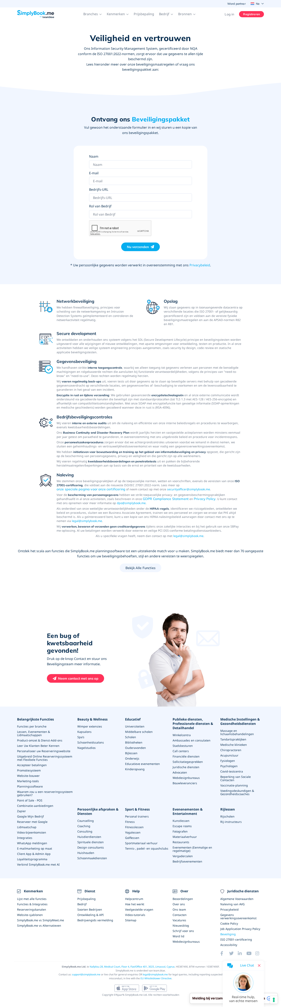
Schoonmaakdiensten (92, 858)
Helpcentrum (134, 899)
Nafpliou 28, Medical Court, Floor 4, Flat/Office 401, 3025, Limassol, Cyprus (132, 966)
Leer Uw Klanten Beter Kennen (38, 746)
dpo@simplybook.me (131, 503)
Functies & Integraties (32, 904)
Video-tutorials (135, 915)
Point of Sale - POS (29, 800)
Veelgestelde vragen (139, 909)
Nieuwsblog (181, 925)
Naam (93, 156)
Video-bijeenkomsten (31, 832)
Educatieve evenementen (142, 764)
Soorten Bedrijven (89, 909)
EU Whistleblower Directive (156, 978)
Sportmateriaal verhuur (141, 843)
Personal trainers (137, 816)
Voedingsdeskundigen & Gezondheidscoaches (237, 792)
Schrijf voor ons (183, 931)
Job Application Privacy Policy (240, 929)
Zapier (21, 811)
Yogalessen (132, 832)
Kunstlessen (181, 821)
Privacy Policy (205, 498)
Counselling (85, 821)
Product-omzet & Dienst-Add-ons (39, 740)
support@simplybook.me (86, 974)
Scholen (130, 737)
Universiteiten (134, 726)
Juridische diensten (186, 767)
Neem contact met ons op (78, 678)
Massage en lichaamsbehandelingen (237, 732)
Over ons (179, 904)
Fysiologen (227, 761)
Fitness (130, 822)
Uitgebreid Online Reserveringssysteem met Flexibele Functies (44, 758)
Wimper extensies (89, 726)
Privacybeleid (199, 265)
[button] (92, 14)
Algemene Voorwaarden (236, 899)
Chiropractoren (230, 750)
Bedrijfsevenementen (187, 861)
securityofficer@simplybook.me (188, 489)
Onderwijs (132, 758)
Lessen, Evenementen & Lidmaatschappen (33, 733)
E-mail (94, 173)
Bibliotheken (133, 742)
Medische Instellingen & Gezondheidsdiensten (240, 721)
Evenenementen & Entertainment (188, 811)
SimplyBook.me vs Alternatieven (39, 925)
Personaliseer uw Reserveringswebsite (43, 751)
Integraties (24, 838)
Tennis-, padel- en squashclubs (146, 848)
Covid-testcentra (231, 771)
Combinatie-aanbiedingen (35, 806)
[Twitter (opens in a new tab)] (233, 953)
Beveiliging (228, 934)
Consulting (84, 831)
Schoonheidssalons (90, 742)
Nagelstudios (86, 748)
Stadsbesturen (183, 746)
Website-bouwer (28, 776)
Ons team (179, 909)
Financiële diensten (186, 756)
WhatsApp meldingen (32, 843)
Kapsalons (84, 732)
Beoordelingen (183, 899)
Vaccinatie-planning (234, 785)
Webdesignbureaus (186, 778)
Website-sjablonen (30, 915)
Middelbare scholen (139, 732)
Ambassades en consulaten (191, 740)
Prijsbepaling (144, 14)
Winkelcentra (182, 735)
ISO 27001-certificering (236, 939)
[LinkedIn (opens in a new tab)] (242, 953)
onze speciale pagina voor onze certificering (91, 489)
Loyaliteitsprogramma (32, 859)
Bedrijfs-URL (98, 189)
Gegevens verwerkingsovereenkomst (238, 916)
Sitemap (130, 920)
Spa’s (80, 737)
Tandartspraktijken (233, 739)
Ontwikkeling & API (90, 915)
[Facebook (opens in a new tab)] (224, 953)
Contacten (180, 915)
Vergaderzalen (183, 856)
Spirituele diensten (90, 842)
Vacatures (179, 920)
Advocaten (180, 772)
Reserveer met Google (32, 822)
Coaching (83, 826)
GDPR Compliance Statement (166, 498)
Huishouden (85, 853)
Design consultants (90, 847)
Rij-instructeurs (231, 822)
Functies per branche (31, 726)
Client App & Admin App (34, 854)
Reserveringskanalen (31, 909)
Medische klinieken (233, 745)
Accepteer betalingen (32, 765)
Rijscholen (227, 816)
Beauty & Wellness (92, 719)
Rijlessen (227, 809)
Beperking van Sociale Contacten (235, 778)
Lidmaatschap (26, 827)
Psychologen (229, 766)
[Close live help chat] (259, 965)
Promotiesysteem (29, 770)
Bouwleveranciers (185, 783)
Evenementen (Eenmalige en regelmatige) (192, 849)
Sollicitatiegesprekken (188, 762)
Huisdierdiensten (89, 837)
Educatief (132, 719)
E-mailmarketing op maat (34, 848)
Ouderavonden (135, 748)
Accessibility (228, 945)
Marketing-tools (28, 781)
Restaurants (181, 842)
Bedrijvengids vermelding (95, 920)
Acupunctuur (229, 755)
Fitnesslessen (134, 827)
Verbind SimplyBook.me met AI (38, 864)
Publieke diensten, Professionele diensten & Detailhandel (193, 723)
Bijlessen (131, 753)
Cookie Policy (229, 923)
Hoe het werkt (134, 904)
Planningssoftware (30, 786)
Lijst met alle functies (31, 899)
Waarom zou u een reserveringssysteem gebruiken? (45, 793)
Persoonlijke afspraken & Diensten (97, 811)
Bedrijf (82, 904)
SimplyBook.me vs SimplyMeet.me (40, 920)
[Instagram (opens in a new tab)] (259, 953)
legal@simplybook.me (87, 521)
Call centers (181, 751)
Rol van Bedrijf (100, 206)
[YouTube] (250, 953)
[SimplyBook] (35, 14)
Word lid (178, 936)
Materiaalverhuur (185, 837)
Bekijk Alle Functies (140, 568)
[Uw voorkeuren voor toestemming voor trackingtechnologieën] (274, 1000)
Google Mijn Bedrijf (30, 816)
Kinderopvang (135, 769)
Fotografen (180, 831)
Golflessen (132, 838)
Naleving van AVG (232, 904)
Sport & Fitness (137, 809)
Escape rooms (182, 826)
